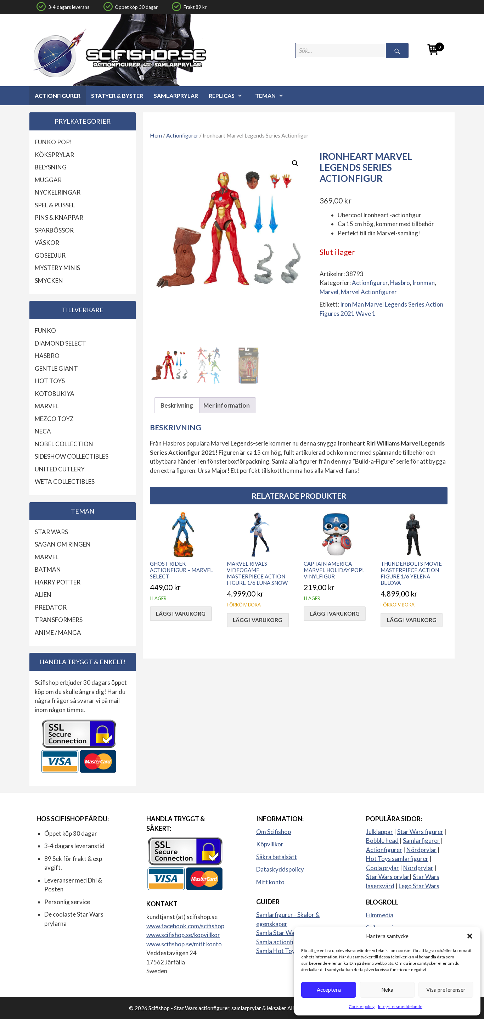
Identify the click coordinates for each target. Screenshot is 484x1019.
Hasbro (400, 282)
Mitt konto (270, 882)
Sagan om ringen (63, 544)
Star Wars (51, 532)
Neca (43, 431)
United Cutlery (60, 469)
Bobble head (382, 840)
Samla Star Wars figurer (287, 932)
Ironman (423, 282)
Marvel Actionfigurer (369, 292)
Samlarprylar (176, 95)
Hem (156, 135)
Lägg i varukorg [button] (181, 613)
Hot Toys (50, 381)
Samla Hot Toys (277, 950)
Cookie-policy (362, 1006)
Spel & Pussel (55, 205)
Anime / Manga (58, 632)
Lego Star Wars (419, 886)
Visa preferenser (446, 989)
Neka (387, 989)
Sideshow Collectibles (71, 456)
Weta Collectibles (65, 481)
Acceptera (329, 989)
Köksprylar (54, 154)
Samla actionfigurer (282, 942)
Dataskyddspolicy (280, 869)
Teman (265, 95)
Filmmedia (379, 915)
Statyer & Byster (117, 95)
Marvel (329, 292)
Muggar (48, 180)
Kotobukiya (54, 393)
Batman (48, 569)
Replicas (222, 95)
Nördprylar (421, 849)
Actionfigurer (57, 95)
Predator (51, 607)
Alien (43, 594)
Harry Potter (57, 582)
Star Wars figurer (420, 831)
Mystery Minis (57, 267)
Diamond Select (60, 343)
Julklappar (379, 831)
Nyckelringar (57, 192)
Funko (45, 330)
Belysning (51, 167)
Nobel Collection (64, 444)
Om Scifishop (273, 831)
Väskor (47, 242)
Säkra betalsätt (276, 857)
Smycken (49, 280)
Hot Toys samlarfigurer (397, 858)
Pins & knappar (59, 217)
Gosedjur (50, 255)
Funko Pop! (53, 142)
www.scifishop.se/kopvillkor (183, 935)
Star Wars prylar (388, 876)
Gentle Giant (56, 368)
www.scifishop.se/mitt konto (184, 944)
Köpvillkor (269, 844)
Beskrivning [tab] (177, 405)
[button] (469, 936)
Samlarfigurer (421, 840)
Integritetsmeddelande (400, 1006)
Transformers (59, 619)
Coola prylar (382, 868)
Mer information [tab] (226, 405)
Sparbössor (54, 230)
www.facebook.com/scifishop (185, 926)
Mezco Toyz (54, 418)
